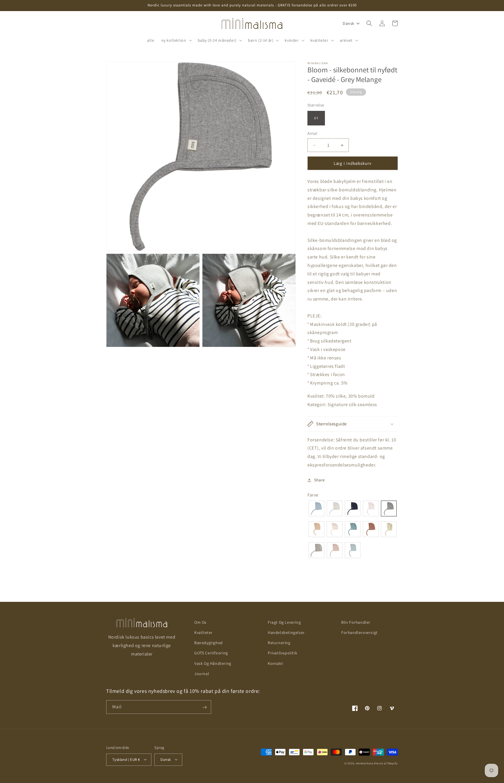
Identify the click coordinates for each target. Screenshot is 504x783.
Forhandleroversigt (359, 632)
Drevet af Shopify (386, 763)
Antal (312, 133)
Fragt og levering (284, 622)
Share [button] (319, 480)
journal (201, 673)
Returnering (279, 642)
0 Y (316, 118)
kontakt (275, 663)
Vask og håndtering (212, 663)
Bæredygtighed (208, 642)
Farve (312, 495)
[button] (176, 40)
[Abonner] (204, 707)
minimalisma (364, 763)
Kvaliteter (203, 632)
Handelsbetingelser (286, 632)
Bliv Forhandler (355, 622)
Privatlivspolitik (282, 653)
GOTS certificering (211, 653)
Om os (200, 622)
